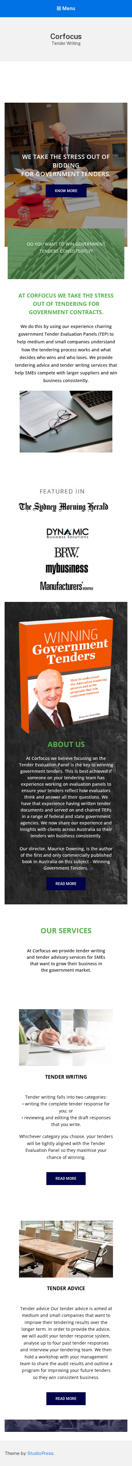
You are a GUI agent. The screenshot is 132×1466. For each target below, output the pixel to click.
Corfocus (66, 36)
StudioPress (40, 1453)
